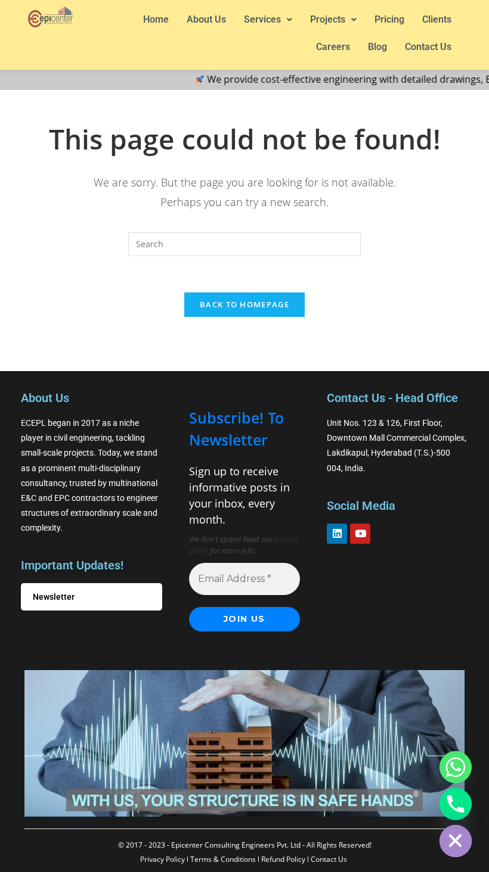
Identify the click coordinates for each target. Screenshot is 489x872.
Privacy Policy (162, 859)
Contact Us (428, 46)
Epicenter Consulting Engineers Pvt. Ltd (236, 845)
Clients (436, 19)
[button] (268, 19)
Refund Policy (283, 859)
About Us (206, 19)
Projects (327, 19)
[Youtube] (360, 534)
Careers (333, 46)
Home (156, 19)
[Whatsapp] (456, 767)
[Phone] (456, 804)
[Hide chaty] (456, 841)
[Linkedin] (337, 534)
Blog (377, 46)
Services (262, 19)
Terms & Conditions (223, 859)
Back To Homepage (244, 304)
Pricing (389, 19)
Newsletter (54, 597)
